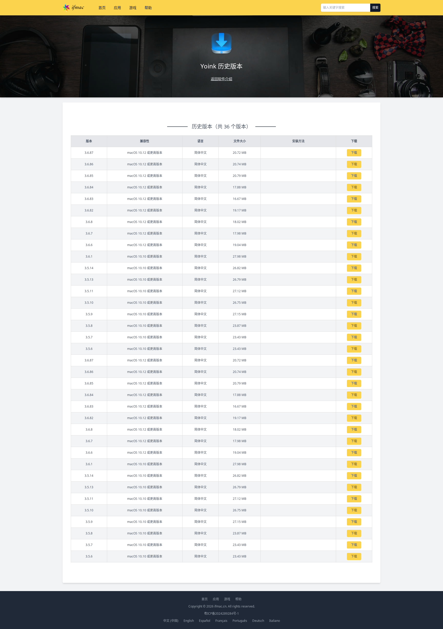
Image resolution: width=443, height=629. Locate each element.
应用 (117, 7)
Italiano (274, 620)
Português (240, 620)
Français (221, 620)
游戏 (132, 7)
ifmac (73, 8)
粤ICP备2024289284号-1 (221, 613)
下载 (354, 152)
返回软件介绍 (221, 78)
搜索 (375, 7)
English (189, 620)
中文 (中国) (170, 620)
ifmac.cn (220, 606)
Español (204, 620)
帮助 (148, 7)
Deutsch (258, 620)
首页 (102, 7)
